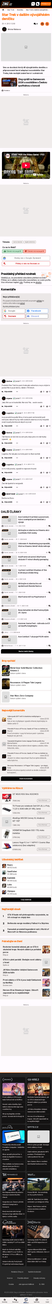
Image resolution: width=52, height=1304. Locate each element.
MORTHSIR (10, 494)
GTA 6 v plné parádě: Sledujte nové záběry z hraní (22, 961)
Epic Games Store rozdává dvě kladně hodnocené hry (37, 1162)
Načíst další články (26, 651)
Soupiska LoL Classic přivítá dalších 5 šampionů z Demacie (12, 1204)
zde (21, 282)
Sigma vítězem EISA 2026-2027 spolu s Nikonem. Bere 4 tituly (38, 1252)
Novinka (20, 10)
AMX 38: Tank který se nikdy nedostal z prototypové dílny (37, 1200)
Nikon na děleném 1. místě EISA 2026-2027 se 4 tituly (37, 1260)
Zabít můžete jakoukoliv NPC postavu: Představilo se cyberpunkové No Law (38, 1154)
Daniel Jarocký (8, 526)
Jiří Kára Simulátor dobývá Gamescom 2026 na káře (20, 971)
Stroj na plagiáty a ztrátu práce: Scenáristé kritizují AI (13, 1115)
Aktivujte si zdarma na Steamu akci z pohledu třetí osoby (33, 531)
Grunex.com (7, 985)
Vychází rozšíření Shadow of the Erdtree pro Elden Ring (32, 571)
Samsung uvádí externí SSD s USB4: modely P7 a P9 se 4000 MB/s (13, 1242)
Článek (5, 79)
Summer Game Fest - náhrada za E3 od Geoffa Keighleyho (34, 624)
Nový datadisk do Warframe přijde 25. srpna (33, 611)
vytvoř (22, 303)
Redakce (7, 90)
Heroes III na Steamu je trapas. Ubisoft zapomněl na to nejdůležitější (20, 991)
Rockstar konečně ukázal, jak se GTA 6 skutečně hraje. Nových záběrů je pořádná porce (22, 949)
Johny (6, 632)
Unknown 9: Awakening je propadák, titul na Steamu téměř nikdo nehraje (34, 544)
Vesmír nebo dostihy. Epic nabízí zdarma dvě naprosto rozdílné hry (12, 1106)
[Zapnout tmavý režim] (38, 4)
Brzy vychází (8, 660)
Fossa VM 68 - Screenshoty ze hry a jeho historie (37, 1193)
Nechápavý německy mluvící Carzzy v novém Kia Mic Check (12, 1194)
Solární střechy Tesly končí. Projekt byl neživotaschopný (12, 1263)
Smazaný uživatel (9, 606)
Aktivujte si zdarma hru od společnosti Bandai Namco (30, 584)
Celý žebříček (26, 900)
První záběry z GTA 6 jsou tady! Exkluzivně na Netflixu (22, 981)
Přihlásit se (45, 4)
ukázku (38, 282)
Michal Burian (8, 646)
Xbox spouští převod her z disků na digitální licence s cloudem (12, 1156)
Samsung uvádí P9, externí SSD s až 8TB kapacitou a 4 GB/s (37, 1242)
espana (9, 398)
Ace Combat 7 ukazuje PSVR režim (33, 636)
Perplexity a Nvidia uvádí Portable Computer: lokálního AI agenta (13, 1147)
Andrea (9, 381)
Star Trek (10, 10)
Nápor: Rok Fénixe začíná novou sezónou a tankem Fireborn (36, 1209)
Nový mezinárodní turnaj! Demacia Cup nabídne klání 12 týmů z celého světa (13, 1214)
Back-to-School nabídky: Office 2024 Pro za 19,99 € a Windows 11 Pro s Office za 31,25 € (12, 1253)
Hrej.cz (5, 955)
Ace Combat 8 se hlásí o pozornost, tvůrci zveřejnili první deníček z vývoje (33, 519)
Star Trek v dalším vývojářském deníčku (38, 10)
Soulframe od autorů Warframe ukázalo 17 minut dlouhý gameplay (33, 558)
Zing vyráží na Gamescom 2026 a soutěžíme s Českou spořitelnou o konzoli (32, 82)
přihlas (39, 301)
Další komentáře (26, 779)
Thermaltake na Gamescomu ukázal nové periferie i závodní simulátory (12, 1166)
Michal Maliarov (14, 29)
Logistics (10, 413)
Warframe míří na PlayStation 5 (32, 597)
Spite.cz (6, 965)
